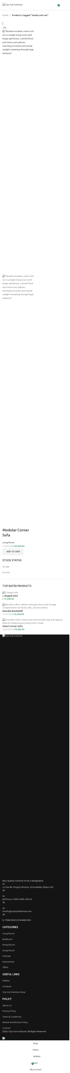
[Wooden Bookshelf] (35, 606)
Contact (6, 1028)
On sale (5, 567)
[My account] (61, 5)
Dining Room (8, 945)
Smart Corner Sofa (12, 626)
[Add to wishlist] (24, 523)
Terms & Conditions (11, 1017)
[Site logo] (12, 5)
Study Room (8, 951)
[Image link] (35, 757)
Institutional (8, 962)
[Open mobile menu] (66, 5)
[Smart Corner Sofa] (35, 621)
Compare (6, 986)
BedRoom (7, 939)
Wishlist (6, 981)
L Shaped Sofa (10, 596)
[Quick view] (15, 523)
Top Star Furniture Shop (13, 992)
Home (5, 15)
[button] (12, 551)
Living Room (8, 543)
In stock (6, 572)
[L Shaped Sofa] (10, 593)
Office (5, 967)
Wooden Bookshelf (12, 611)
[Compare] (6, 523)
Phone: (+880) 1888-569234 (18, 899)
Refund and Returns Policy (15, 1022)
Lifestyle (6, 956)
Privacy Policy (9, 1011)
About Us (7, 1006)
